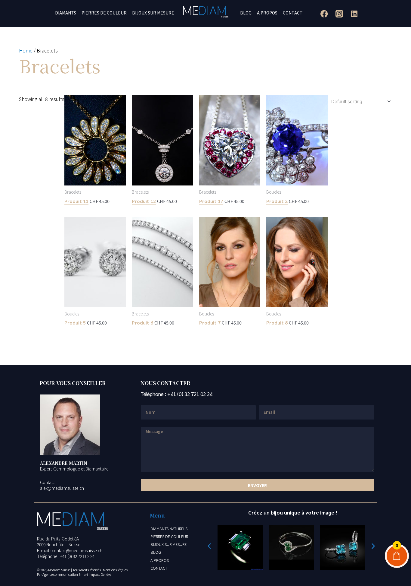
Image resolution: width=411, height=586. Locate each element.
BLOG (246, 13)
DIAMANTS (65, 13)
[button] (209, 546)
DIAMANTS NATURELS (168, 528)
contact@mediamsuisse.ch (77, 550)
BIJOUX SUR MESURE (153, 13)
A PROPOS (267, 13)
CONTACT (293, 13)
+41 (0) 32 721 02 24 (189, 394)
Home (25, 50)
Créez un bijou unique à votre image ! (292, 512)
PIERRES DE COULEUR (104, 13)
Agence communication (60, 574)
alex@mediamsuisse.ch (62, 488)
